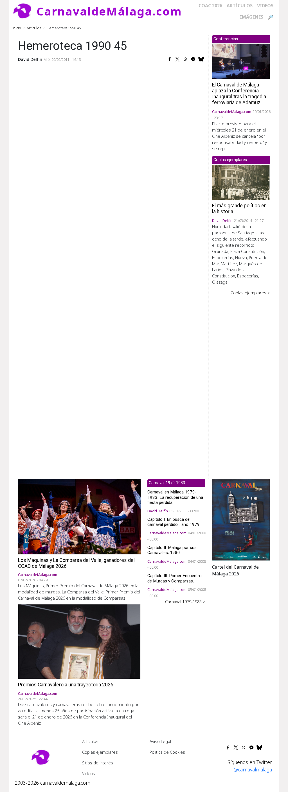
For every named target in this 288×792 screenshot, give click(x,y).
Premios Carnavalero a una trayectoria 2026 (65, 685)
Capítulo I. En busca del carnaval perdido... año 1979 (173, 522)
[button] (241, 519)
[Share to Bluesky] (201, 59)
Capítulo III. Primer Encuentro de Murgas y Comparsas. (174, 578)
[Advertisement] (241, 383)
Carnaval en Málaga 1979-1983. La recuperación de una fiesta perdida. (175, 497)
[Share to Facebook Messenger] (193, 59)
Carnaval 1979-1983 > (185, 601)
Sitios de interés (97, 763)
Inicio (16, 27)
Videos (265, 6)
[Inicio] (24, 11)
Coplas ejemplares (100, 752)
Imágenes (251, 17)
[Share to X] (177, 59)
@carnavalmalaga (252, 769)
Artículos (240, 6)
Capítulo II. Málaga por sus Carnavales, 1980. (172, 550)
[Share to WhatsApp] (185, 59)
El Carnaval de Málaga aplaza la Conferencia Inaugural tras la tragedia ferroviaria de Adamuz (239, 93)
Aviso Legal (160, 741)
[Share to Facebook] (169, 59)
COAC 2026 (210, 6)
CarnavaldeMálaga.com (109, 11)
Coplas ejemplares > (250, 292)
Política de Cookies (167, 752)
